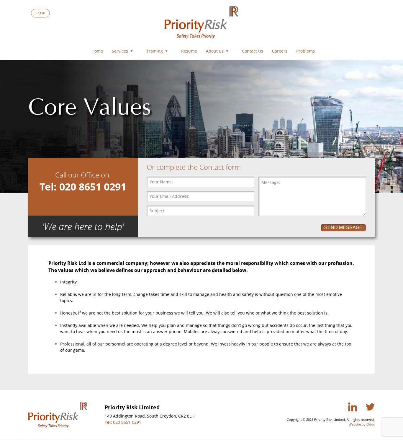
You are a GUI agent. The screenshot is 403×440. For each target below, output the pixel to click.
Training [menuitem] (153, 52)
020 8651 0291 (123, 422)
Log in (40, 13)
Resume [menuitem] (189, 51)
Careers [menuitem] (279, 51)
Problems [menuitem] (305, 51)
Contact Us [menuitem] (252, 51)
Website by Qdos (362, 424)
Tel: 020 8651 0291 (83, 186)
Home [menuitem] (97, 51)
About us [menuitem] (213, 52)
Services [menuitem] (118, 52)
